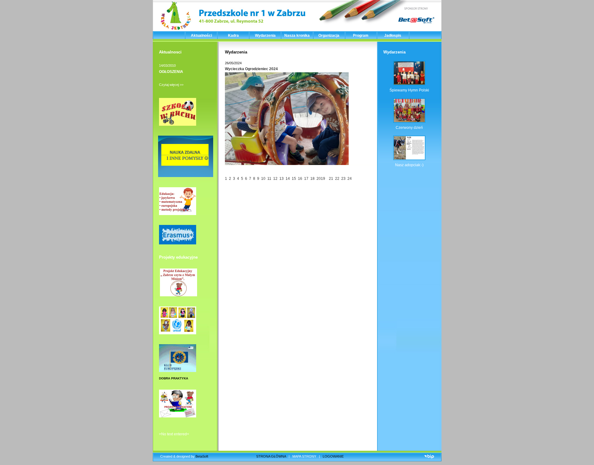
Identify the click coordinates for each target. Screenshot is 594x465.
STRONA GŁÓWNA (271, 456)
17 (306, 178)
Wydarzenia (265, 35)
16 (300, 178)
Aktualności (201, 35)
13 (282, 178)
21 (330, 178)
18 (313, 178)
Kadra (233, 35)
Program (360, 35)
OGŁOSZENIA (171, 72)
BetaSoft (202, 456)
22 (337, 178)
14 (288, 178)
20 (318, 178)
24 (349, 178)
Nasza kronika (297, 35)
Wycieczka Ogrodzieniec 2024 (251, 69)
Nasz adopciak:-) (409, 165)
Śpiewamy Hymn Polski (409, 90)
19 (324, 178)
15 (294, 178)
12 (275, 178)
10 (263, 178)
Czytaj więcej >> (171, 85)
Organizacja (328, 35)
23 (343, 178)
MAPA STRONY (304, 456)
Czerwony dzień (409, 127)
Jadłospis (392, 35)
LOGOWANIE (333, 456)
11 (269, 178)
